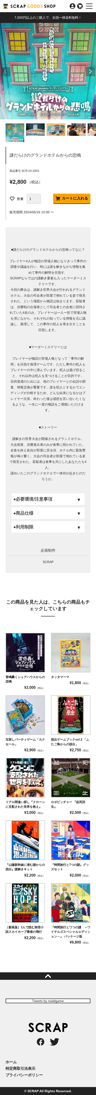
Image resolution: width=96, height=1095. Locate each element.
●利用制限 (23, 526)
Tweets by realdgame (48, 1001)
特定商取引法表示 (20, 1068)
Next (90, 71)
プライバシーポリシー (24, 1075)
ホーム (11, 1062)
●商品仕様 (23, 513)
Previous (5, 71)
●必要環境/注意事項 (32, 499)
